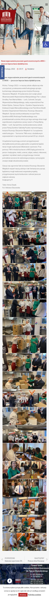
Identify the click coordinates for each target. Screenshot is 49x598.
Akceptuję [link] (23, 595)
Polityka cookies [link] (34, 595)
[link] (46, 44)
